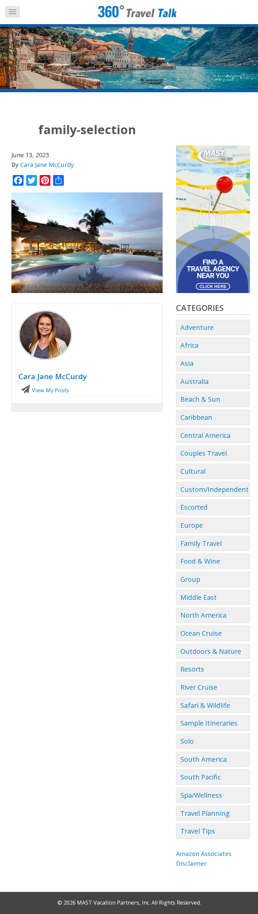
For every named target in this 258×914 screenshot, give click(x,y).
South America (203, 759)
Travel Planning (205, 813)
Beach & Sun (200, 399)
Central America (205, 435)
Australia (194, 381)
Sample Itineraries (209, 723)
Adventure (197, 327)
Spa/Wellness (201, 795)
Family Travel (201, 543)
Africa (189, 345)
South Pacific (200, 777)
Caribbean (196, 417)
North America (203, 615)
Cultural (193, 471)
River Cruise (198, 687)
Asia (187, 363)
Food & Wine (200, 561)
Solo (187, 741)
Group (190, 579)
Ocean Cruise (201, 633)
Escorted (194, 507)
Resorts (192, 669)
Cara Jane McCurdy (47, 165)
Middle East (198, 597)
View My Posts (50, 390)
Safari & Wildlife (205, 705)
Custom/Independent (214, 489)
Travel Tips (197, 831)
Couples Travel (203, 453)
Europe (191, 525)
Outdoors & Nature (210, 651)
